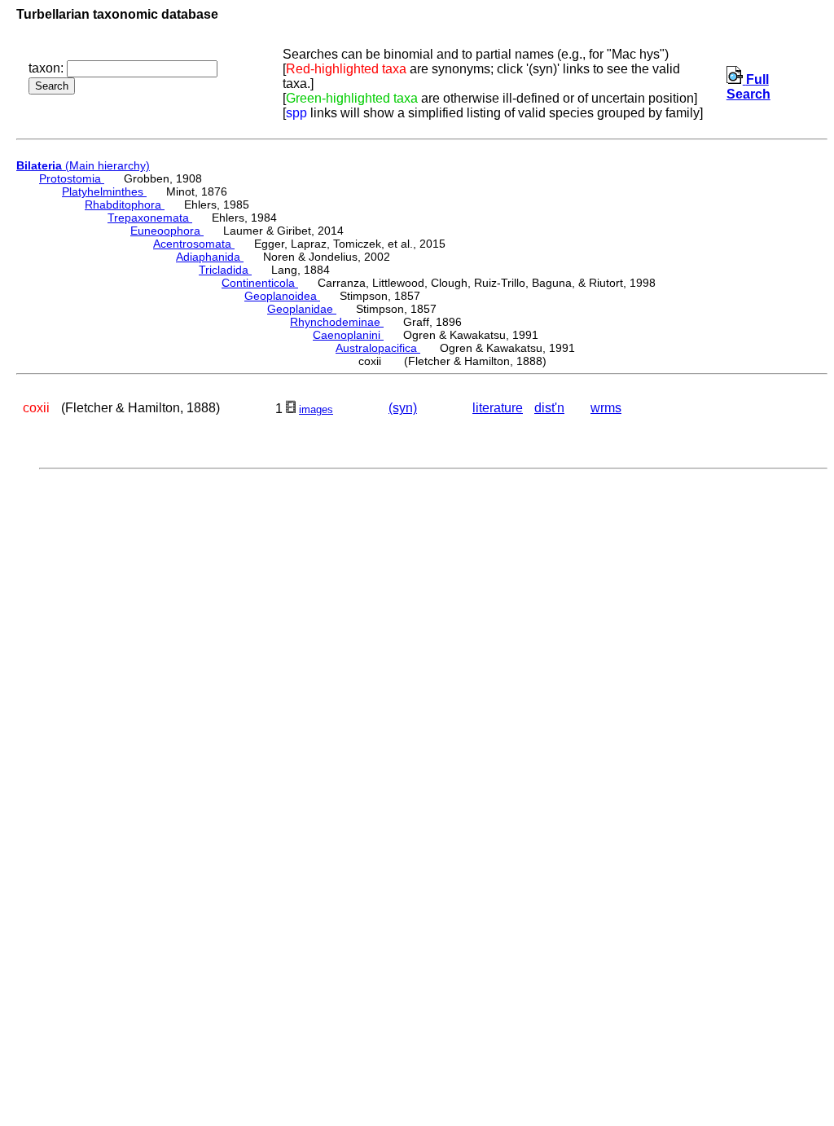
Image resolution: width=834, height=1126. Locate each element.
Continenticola (260, 282)
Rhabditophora (125, 204)
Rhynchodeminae (337, 321)
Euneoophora (167, 230)
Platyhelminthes (104, 191)
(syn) (402, 408)
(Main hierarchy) (83, 165)
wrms (605, 408)
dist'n (549, 408)
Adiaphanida (210, 256)
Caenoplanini (348, 334)
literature (497, 408)
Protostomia (71, 178)
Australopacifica (378, 347)
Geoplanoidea (282, 295)
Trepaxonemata (150, 217)
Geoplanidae (301, 308)
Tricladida (225, 269)
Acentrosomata (194, 243)
